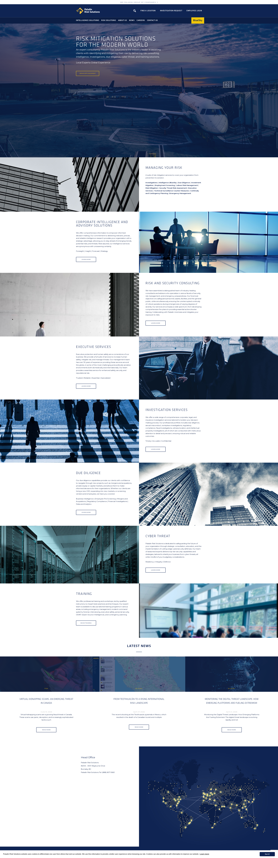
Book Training (86, 623)
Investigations (151, 183)
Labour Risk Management (187, 185)
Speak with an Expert (87, 73)
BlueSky (173, 183)
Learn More (86, 259)
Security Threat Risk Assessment (173, 188)
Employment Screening (165, 185)
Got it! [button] (267, 854)
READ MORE (46, 730)
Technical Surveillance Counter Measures (171, 191)
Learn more (204, 854)
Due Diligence (184, 183)
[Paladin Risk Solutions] (88, 10)
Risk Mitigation (152, 188)
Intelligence (164, 183)
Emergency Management (180, 193)
